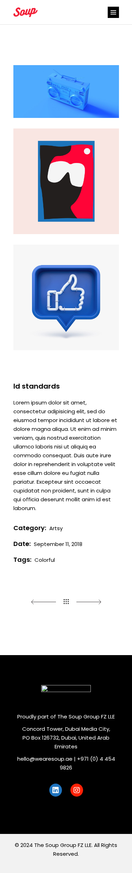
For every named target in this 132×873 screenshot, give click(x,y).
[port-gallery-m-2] (66, 181)
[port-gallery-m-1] (66, 91)
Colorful (44, 560)
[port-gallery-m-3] (66, 297)
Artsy (56, 528)
